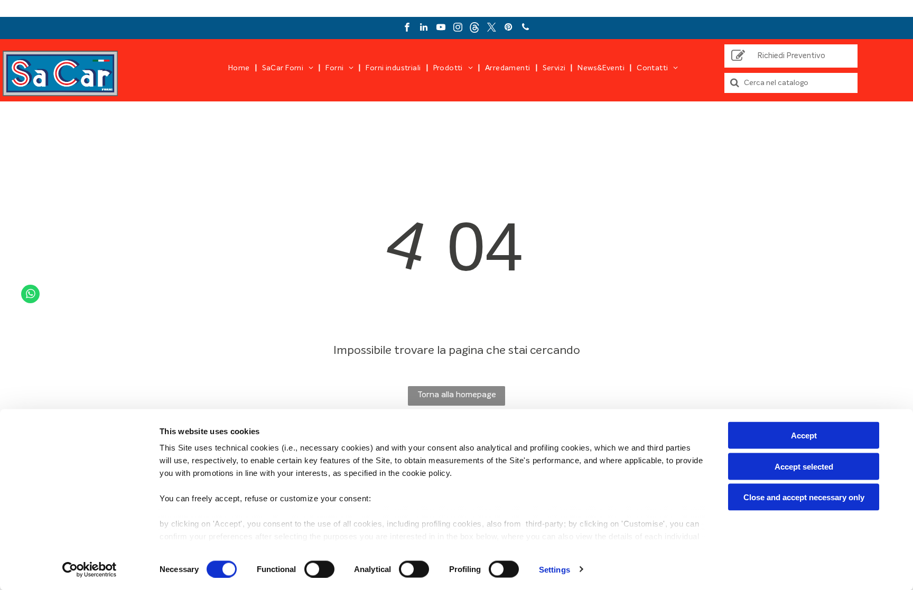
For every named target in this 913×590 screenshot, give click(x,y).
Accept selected (804, 466)
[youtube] (441, 28)
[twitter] (491, 28)
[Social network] (474, 28)
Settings (554, 569)
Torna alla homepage (456, 394)
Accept (804, 435)
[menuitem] (240, 68)
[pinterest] (508, 28)
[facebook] (407, 28)
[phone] (525, 28)
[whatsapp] (30, 295)
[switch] (319, 568)
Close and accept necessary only (803, 497)
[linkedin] (424, 28)
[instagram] (457, 28)
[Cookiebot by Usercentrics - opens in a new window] (89, 569)
